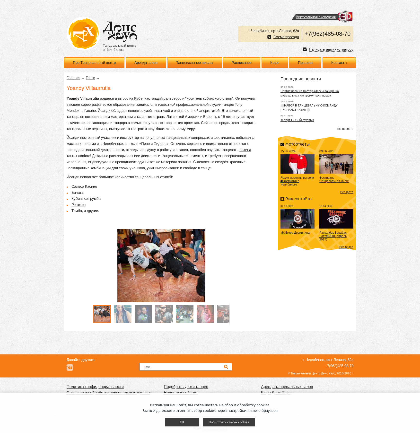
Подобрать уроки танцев (186, 387)
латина (245, 150)
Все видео (346, 247)
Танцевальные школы (194, 63)
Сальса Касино (84, 186)
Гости (90, 78)
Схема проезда (286, 37)
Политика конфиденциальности (95, 387)
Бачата (77, 192)
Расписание (242, 63)
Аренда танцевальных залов (287, 387)
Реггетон (78, 205)
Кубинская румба (86, 199)
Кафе (274, 63)
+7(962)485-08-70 (327, 33)
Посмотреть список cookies (229, 422)
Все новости (344, 129)
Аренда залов (146, 63)
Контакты (339, 63)
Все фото (346, 192)
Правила (305, 63)
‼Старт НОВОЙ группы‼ (297, 120)
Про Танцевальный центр (94, 63)
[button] (225, 266)
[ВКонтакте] (70, 367)
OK (182, 422)
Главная (73, 78)
